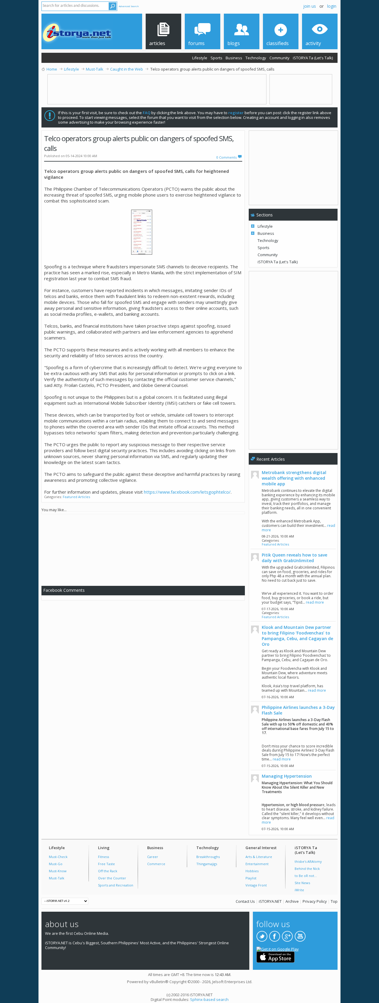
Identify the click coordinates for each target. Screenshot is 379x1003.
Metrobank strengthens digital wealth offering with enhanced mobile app (294, 478)
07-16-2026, (278, 697)
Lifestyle (199, 57)
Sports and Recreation (115, 885)
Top (334, 901)
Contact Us (245, 901)
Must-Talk (56, 878)
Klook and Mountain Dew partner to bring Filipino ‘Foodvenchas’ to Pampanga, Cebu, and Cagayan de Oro (297, 635)
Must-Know (58, 871)
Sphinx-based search (209, 999)
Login (331, 6)
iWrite (299, 890)
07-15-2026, (278, 765)
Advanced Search (129, 6)
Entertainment (257, 864)
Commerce (156, 864)
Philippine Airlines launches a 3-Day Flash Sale (298, 710)
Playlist (250, 878)
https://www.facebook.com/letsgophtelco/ (187, 492)
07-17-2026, (278, 609)
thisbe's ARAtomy (308, 861)
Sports (216, 57)
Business (234, 57)
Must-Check (58, 856)
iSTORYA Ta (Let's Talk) (313, 57)
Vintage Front (256, 885)
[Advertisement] (145, 549)
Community (279, 57)
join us (309, 6)
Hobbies (251, 871)
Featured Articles (76, 497)
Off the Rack (107, 871)
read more (315, 602)
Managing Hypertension (287, 776)
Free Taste (106, 864)
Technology (255, 57)
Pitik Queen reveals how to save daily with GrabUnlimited (294, 557)
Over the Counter (112, 878)
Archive (292, 901)
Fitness (103, 856)
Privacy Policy (315, 901)
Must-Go (55, 864)
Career (152, 856)
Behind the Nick (307, 868)
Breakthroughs (208, 856)
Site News (302, 883)
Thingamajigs (206, 864)
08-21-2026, (278, 536)
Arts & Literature (258, 856)
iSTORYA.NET (270, 901)
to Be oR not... (306, 875)
